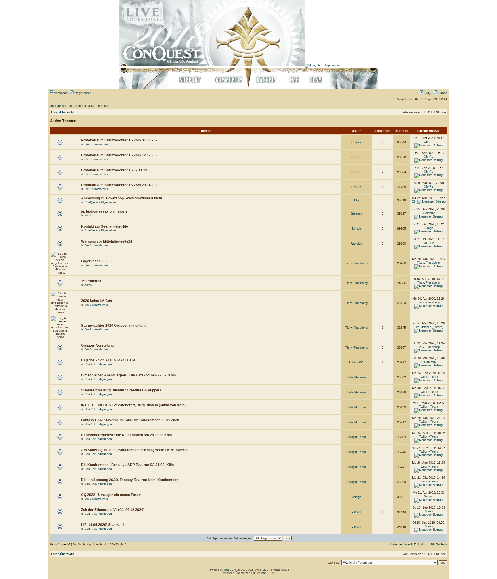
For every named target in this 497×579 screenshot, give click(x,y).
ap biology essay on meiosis (104, 211)
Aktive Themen (97, 105)
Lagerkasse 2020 (95, 261)
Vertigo (356, 497)
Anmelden (60, 93)
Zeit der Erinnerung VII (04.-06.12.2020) (112, 510)
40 (432, 544)
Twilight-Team (356, 377)
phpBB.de (268, 572)
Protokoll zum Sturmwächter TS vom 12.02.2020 (120, 155)
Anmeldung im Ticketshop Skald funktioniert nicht (121, 198)
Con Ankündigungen (98, 364)
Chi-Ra (356, 142)
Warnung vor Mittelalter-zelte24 (106, 241)
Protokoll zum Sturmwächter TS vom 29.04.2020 (120, 185)
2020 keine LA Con (96, 301)
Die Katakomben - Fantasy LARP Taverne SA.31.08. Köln (127, 465)
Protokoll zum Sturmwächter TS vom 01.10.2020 (120, 140)
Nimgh (356, 228)
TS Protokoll (91, 281)
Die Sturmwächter (96, 144)
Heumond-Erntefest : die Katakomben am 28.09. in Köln (126, 435)
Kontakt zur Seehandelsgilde (104, 226)
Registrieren (82, 93)
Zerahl (356, 511)
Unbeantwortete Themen (67, 105)
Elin (356, 200)
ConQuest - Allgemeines (100, 202)
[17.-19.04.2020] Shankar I (102, 525)
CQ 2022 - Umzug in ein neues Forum (111, 495)
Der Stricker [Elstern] (428, 327)
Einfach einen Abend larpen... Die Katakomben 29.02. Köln (128, 375)
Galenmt (356, 213)
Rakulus (356, 243)
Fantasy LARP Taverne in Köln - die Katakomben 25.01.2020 (130, 420)
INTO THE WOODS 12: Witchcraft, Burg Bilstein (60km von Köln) (133, 405)
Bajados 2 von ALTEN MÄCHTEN (108, 360)
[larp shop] (323, 65)
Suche (442, 93)
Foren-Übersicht (62, 112)
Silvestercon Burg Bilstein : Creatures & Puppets (121, 390)
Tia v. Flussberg (356, 263)
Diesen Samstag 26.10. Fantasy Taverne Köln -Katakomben (129, 480)
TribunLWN (356, 362)
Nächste (441, 544)
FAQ (427, 93)
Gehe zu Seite (400, 544)
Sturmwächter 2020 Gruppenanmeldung (113, 326)
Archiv (88, 215)
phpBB (229, 569)
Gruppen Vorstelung (97, 345)
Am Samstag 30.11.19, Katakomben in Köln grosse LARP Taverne (134, 450)
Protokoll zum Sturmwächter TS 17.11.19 (114, 170)
